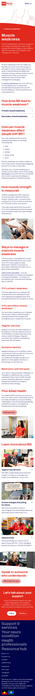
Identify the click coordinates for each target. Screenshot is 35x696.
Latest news (6, 663)
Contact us (6, 656)
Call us (11, 613)
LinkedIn (5, 676)
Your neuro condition (11, 634)
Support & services (11, 626)
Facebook (5, 666)
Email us (22, 613)
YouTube (5, 669)
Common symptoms (12, 29)
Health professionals (14, 642)
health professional (10, 83)
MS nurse (14, 263)
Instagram (5, 673)
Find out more (9, 412)
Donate (4, 660)
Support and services (11, 470)
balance (30, 164)
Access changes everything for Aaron (14, 503)
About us (5, 653)
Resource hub (8, 538)
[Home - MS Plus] (7, 4)
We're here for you (11, 581)
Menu (27, 3)
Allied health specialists (10, 273)
